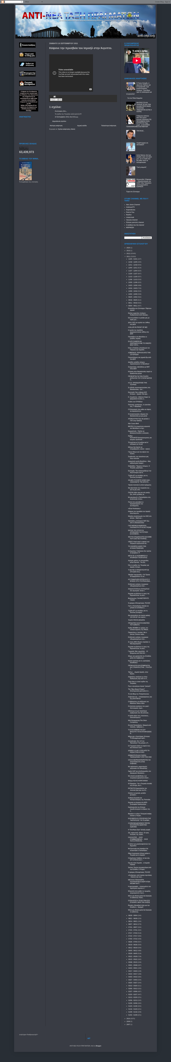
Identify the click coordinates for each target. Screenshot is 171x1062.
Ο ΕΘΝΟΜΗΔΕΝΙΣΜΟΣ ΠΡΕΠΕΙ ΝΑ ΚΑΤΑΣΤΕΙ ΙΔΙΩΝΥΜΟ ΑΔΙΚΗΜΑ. (139, 825)
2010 (128, 1018)
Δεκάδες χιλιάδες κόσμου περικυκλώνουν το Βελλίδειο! (138, 363)
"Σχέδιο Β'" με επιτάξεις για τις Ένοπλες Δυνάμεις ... (138, 476)
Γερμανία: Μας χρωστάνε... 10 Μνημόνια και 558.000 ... (138, 652)
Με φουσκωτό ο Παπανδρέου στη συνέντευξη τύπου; (139, 498)
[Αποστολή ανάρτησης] (54, 96)
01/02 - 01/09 (133, 1015)
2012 (128, 253)
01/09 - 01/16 (133, 1012)
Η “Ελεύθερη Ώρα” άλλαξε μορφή (139, 830)
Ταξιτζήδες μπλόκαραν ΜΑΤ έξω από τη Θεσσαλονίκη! (138, 522)
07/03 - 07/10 (133, 939)
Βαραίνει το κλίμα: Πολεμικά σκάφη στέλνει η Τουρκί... (139, 814)
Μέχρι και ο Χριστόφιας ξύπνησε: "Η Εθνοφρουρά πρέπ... (139, 737)
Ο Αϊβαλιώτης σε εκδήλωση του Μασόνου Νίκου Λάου (138, 702)
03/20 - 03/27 (133, 983)
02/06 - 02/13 (133, 1000)
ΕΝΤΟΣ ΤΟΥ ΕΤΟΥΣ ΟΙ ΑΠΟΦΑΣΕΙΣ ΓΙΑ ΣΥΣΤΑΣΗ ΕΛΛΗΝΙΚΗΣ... (138, 532)
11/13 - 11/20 (133, 277)
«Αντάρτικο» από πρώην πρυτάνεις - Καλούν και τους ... (140, 876)
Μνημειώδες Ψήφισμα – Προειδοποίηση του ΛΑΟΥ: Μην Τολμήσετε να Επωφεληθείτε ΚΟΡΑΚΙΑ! (143, 183)
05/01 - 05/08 (133, 965)
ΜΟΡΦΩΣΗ (130, 227)
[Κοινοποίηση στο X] (56, 99)
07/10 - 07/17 (133, 936)
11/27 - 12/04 (133, 271)
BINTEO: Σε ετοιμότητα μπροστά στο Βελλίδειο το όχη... (139, 427)
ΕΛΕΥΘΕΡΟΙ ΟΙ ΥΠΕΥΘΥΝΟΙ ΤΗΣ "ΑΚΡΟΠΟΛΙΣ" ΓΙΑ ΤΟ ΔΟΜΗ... (139, 819)
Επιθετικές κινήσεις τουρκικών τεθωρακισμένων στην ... (138, 585)
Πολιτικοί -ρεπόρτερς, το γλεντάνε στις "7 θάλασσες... (139, 405)
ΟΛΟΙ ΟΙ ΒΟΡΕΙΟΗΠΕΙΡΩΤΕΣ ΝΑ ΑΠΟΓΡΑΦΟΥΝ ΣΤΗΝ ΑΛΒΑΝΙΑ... (139, 761)
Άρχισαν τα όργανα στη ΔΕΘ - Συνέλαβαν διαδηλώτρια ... (138, 803)
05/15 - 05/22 (133, 959)
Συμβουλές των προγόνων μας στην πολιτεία (138, 457)
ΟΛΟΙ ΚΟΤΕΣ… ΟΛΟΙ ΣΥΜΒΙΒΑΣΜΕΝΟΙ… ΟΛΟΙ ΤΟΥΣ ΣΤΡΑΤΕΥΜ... (138, 839)
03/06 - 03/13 (133, 988)
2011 (128, 256)
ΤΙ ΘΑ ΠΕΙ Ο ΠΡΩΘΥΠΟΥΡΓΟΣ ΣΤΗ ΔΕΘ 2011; (138, 571)
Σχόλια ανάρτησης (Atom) (66, 129)
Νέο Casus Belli (133, 423)
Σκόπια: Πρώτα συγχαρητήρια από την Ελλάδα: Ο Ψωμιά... (139, 868)
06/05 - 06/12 (133, 950)
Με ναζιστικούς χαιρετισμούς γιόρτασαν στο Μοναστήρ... (138, 767)
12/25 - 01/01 (133, 259)
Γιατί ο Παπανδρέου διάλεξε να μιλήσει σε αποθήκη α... (138, 607)
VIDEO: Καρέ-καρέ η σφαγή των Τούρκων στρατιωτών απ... (138, 542)
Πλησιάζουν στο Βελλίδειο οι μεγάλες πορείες (137, 337)
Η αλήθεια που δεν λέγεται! (135, 225)
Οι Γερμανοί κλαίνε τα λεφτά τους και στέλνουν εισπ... (139, 746)
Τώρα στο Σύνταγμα (133, 192)
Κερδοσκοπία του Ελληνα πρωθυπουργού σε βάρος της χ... (139, 809)
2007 (128, 1024)
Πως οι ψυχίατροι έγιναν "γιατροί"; (139, 686)
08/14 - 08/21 (133, 921)
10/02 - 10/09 (133, 294)
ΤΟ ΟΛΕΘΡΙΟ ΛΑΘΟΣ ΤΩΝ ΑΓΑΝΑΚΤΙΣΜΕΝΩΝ (137, 547)
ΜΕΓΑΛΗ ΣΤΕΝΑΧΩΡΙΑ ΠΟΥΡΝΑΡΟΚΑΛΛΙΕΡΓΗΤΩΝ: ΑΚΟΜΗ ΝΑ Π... (139, 881)
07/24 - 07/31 (133, 930)
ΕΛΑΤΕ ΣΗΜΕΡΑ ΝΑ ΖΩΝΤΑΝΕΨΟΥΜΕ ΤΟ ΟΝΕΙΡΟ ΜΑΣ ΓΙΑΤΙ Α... (139, 343)
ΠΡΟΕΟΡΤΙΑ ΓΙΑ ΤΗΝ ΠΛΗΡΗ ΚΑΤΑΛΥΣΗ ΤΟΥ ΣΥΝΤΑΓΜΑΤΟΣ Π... (140, 378)
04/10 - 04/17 (133, 974)
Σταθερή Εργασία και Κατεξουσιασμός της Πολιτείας (139, 798)
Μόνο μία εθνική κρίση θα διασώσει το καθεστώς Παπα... (140, 896)
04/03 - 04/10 (133, 977)
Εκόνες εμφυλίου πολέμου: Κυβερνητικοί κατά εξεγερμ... (138, 314)
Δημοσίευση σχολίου (59, 121)
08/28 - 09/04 (133, 915)
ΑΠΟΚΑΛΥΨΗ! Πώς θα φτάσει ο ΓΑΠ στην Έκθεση (138, 419)
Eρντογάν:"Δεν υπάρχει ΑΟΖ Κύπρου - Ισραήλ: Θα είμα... (138, 393)
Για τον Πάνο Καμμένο (134, 98)
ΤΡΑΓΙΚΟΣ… (140, 131)
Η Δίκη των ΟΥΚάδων (135, 402)
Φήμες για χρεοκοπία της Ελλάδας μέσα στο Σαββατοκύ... (139, 657)
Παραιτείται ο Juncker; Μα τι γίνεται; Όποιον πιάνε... (137, 633)
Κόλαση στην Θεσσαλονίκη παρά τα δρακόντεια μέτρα (140, 372)
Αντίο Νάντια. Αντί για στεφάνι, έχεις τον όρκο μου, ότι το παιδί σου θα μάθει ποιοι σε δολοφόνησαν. (144, 158)
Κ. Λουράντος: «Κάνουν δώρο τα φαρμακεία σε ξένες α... (139, 398)
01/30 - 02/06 (133, 1003)
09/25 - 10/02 (133, 297)
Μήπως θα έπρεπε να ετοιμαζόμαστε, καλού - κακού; (139, 448)
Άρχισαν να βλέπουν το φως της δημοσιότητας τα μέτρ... (138, 594)
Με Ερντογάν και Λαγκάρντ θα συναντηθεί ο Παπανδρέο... (138, 849)
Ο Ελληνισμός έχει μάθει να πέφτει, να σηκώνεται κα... (139, 410)
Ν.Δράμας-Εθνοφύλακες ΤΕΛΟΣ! (139, 603)
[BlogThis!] (53, 99)
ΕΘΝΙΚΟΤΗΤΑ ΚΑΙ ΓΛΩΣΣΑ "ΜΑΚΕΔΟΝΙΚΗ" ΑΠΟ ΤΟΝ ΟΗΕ (140, 756)
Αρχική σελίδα (82, 126)
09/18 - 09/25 (133, 300)
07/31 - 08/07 (133, 927)
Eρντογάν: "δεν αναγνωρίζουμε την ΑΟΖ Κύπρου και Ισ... (139, 471)
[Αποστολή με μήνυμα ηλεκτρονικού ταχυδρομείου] (51, 99)
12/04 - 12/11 (133, 268)
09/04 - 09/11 (133, 306)
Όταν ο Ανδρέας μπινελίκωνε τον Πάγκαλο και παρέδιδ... (139, 349)
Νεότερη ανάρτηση (56, 126)
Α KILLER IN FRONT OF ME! (137, 327)
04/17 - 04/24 (133, 971)
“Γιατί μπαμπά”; (141, 167)
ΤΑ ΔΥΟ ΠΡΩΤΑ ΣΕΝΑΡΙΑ (136, 620)
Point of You (130, 212)
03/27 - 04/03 (133, 980)
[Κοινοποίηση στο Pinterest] (61, 99)
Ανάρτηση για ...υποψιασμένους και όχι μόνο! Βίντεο (140, 697)
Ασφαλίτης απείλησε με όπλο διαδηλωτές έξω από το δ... (138, 677)
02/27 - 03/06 (133, 991)
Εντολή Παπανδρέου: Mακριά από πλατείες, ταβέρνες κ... (139, 726)
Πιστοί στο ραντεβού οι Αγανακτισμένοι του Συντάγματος (135, 504)
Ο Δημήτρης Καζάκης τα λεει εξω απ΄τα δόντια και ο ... (139, 859)
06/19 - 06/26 (133, 945)
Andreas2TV (130, 207)
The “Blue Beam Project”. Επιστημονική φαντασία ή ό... (138, 690)
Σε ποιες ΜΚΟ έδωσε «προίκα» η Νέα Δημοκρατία (139, 643)
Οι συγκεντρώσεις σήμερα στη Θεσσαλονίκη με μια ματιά (138, 415)
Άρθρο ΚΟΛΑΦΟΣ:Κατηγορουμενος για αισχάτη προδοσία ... (140, 437)
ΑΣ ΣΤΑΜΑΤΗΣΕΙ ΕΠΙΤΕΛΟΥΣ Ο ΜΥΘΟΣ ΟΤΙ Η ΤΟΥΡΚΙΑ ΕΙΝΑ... (139, 580)
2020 (128, 248)
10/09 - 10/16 (133, 291)
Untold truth (130, 217)
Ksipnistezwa (130, 210)
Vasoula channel (132, 220)
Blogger (98, 1046)
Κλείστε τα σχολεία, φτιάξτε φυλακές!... (137, 794)
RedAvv (129, 215)
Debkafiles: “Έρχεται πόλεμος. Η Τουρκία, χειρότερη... (139, 467)
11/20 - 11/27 (133, 274)
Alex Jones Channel (133, 205)
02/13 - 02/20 (133, 997)
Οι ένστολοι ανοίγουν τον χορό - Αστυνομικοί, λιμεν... (138, 707)
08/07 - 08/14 (133, 924)
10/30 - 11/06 (133, 282)
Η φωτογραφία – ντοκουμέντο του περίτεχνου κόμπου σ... (139, 887)
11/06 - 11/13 (133, 279)
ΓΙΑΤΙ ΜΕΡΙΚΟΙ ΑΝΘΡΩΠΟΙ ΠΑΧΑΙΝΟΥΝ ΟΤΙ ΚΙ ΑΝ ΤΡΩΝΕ (139, 526)
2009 (128, 1021)
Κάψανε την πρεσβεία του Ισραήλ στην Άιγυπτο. (139, 512)
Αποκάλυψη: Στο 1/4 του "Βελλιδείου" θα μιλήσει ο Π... (138, 742)
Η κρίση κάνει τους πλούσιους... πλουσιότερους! (138, 716)
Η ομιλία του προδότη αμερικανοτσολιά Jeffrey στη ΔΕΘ (138, 332)
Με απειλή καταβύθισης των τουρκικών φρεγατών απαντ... (139, 777)
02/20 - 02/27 (133, 994)
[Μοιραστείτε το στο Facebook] (58, 99)
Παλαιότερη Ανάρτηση (108, 126)
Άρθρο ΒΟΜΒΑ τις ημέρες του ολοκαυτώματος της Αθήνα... (138, 628)
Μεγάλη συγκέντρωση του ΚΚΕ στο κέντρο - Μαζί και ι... (139, 517)
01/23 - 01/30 (133, 1006)
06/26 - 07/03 (133, 942)
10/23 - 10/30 (133, 285)
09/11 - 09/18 (133, 303)
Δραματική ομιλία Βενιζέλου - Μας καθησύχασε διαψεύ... (139, 462)
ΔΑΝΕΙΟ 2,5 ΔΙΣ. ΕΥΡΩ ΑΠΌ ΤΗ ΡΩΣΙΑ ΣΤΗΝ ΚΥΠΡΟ (138, 751)
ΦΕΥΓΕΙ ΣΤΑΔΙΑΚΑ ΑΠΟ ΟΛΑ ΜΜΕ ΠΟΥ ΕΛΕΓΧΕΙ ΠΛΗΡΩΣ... (140, 538)
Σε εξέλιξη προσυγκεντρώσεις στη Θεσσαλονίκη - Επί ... (139, 388)
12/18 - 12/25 (133, 262)
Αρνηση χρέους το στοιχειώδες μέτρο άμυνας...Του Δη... (138, 561)
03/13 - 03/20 (133, 986)
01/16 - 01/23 (133, 1009)
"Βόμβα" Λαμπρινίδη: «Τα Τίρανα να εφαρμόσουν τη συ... (139, 575)
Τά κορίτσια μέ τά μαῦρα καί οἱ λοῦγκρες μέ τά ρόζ (138, 443)
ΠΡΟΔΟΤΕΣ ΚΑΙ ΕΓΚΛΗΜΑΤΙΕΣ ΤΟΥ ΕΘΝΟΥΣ (139, 624)
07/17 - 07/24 (133, 933)
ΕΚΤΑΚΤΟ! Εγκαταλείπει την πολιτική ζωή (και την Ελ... (137, 789)
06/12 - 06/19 (133, 948)
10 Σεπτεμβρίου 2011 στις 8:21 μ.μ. (66, 117)
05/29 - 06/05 (133, 953)
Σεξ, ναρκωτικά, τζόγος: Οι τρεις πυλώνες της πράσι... (138, 833)
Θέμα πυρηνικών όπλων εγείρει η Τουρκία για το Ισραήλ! (139, 854)
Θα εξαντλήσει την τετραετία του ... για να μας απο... (139, 489)
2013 (128, 251)
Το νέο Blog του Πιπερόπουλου (138, 694)
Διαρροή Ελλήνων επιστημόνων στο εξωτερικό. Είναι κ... (138, 589)
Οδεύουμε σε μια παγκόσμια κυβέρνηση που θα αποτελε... (138, 712)
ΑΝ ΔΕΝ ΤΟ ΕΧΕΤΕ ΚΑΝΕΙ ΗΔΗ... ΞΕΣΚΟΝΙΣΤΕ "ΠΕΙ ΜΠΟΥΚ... (139, 481)
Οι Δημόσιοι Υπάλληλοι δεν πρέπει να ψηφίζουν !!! (139, 552)
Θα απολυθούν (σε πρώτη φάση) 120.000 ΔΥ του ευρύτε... (139, 616)
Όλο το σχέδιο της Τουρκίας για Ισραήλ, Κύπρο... (138, 566)
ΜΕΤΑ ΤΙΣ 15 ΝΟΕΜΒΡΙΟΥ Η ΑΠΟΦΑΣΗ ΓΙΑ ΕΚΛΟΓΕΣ (137, 556)
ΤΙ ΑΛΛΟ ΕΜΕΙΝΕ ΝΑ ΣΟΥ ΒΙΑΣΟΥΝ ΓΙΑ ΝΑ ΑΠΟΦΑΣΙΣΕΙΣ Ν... (139, 731)
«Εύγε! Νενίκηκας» (134, 508)
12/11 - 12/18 (133, 265)
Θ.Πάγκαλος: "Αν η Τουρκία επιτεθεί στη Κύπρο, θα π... (140, 784)
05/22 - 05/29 (133, 956)
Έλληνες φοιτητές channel (135, 222)
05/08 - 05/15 (133, 962)
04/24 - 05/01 (133, 968)
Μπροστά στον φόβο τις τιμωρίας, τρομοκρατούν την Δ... (139, 892)
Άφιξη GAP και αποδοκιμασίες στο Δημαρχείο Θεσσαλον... (139, 772)
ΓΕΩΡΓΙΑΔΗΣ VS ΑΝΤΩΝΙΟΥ (142, 144)
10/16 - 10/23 (133, 288)
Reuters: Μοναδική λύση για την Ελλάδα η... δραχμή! (139, 906)
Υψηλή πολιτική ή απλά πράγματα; (139, 485)
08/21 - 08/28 (133, 918)
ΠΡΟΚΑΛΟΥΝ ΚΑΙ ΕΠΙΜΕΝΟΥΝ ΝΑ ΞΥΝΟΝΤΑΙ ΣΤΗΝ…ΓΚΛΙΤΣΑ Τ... (140, 667)
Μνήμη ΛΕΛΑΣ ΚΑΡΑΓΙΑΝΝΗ (138, 781)
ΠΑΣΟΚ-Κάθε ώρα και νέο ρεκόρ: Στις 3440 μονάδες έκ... (139, 493)
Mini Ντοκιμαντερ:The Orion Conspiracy (137, 721)
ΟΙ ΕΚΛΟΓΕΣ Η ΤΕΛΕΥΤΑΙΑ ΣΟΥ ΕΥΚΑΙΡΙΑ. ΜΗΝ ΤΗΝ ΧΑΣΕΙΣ (139, 901)
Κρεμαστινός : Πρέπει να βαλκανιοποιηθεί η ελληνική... (139, 432)
